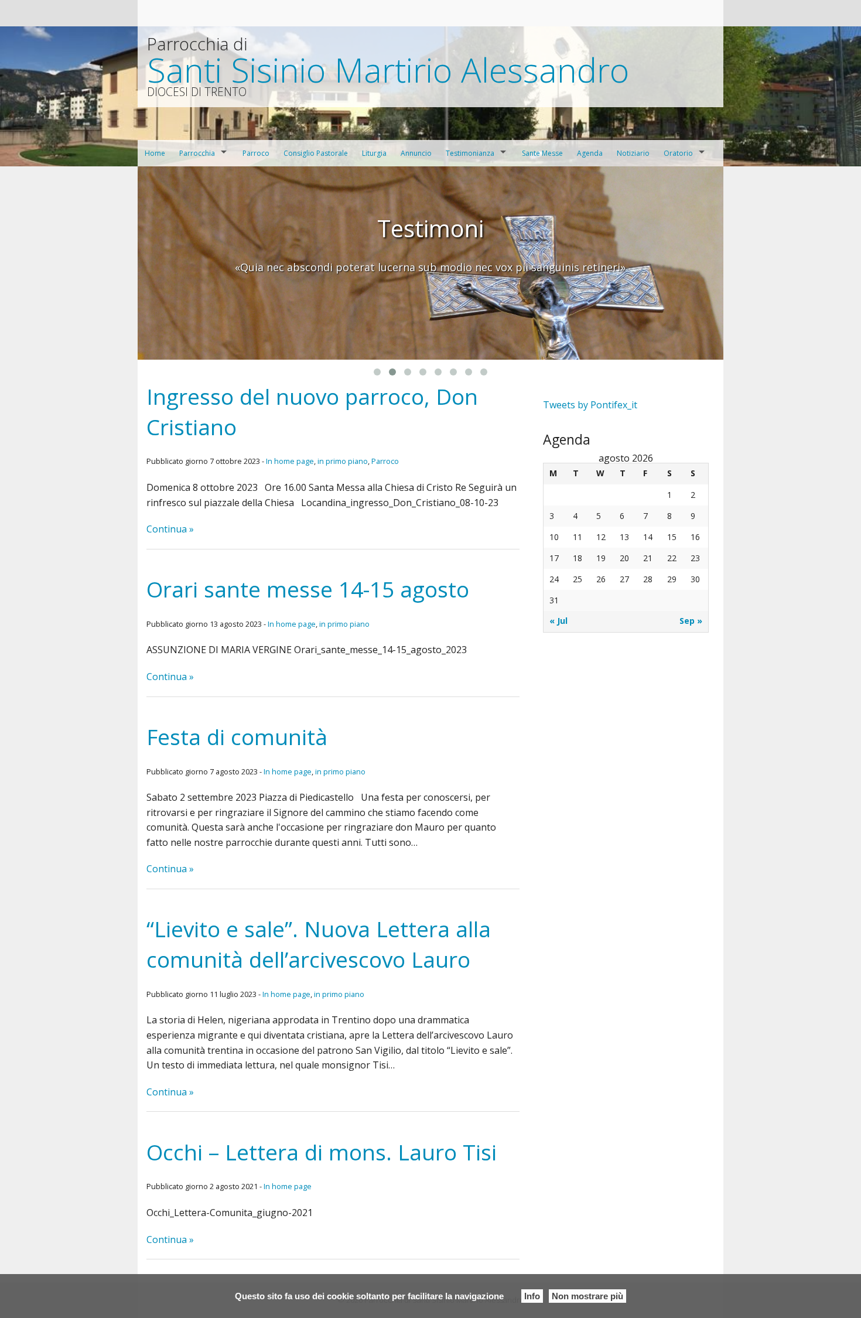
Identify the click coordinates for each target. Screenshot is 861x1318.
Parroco (255, 153)
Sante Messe (542, 153)
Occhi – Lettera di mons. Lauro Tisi (321, 1152)
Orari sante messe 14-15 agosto (307, 589)
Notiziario (633, 153)
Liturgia (374, 153)
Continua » (170, 529)
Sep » (690, 620)
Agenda (590, 153)
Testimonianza (470, 153)
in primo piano (342, 461)
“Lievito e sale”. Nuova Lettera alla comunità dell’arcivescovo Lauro (318, 944)
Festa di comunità (236, 737)
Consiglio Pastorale (315, 153)
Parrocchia (197, 153)
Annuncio (416, 153)
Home (155, 153)
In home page (290, 461)
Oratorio (678, 153)
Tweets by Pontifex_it (590, 404)
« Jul (558, 620)
